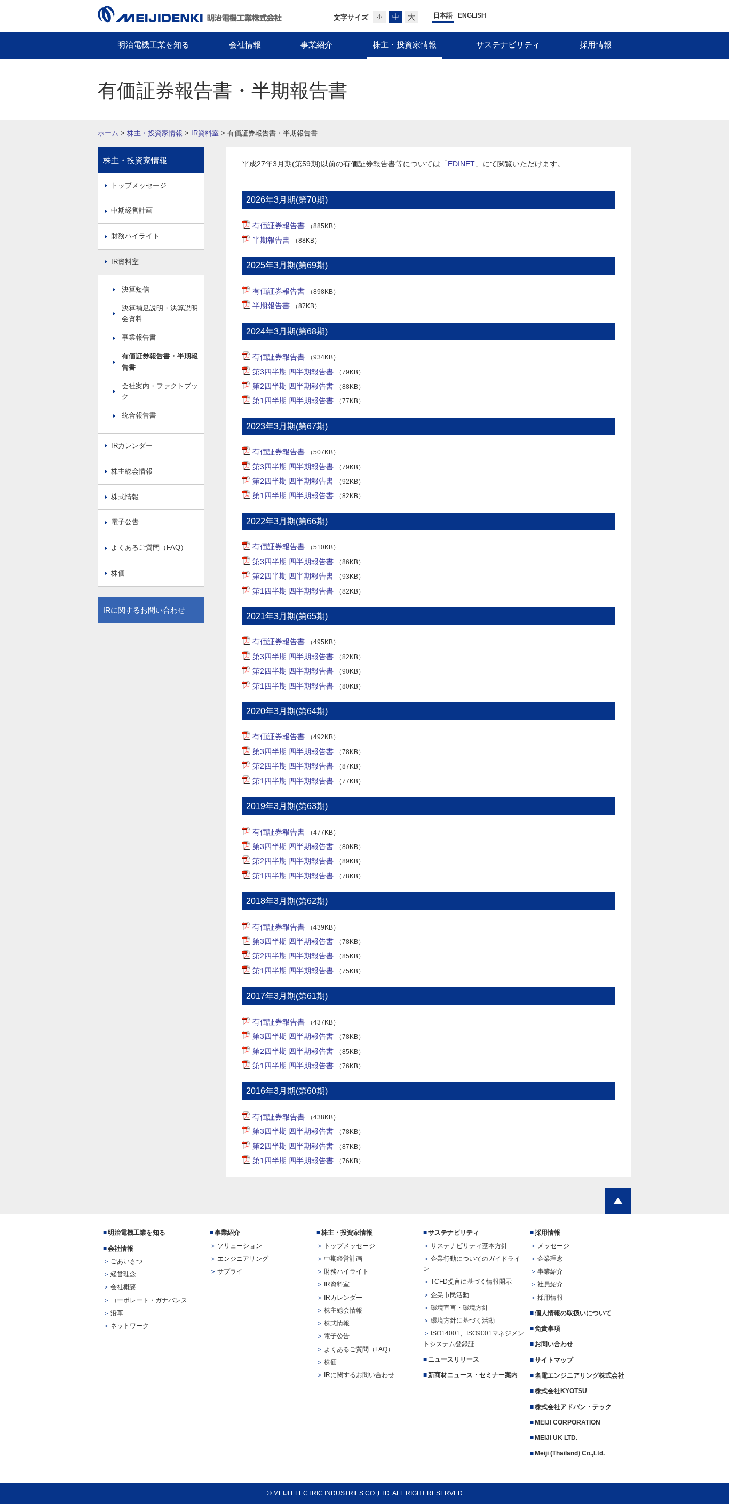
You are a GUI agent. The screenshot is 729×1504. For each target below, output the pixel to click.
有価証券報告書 (278, 225)
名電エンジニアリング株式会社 (579, 1375)
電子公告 (125, 522)
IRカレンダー (132, 446)
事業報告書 (139, 337)
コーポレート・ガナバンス (148, 1300)
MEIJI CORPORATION (567, 1422)
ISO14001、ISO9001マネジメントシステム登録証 (473, 1338)
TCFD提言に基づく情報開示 (471, 1281)
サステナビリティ (453, 1232)
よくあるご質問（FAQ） (149, 547)
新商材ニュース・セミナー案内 (473, 1375)
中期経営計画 (132, 210)
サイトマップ (554, 1360)
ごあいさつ (126, 1261)
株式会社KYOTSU (561, 1391)
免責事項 (547, 1328)
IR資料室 (205, 133)
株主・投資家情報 (155, 133)
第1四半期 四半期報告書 (293, 400)
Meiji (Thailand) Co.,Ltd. (570, 1453)
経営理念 (123, 1274)
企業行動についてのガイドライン (471, 1264)
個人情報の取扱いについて (573, 1313)
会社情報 (120, 1248)
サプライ (230, 1271)
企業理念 (550, 1258)
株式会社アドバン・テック (573, 1407)
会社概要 (123, 1287)
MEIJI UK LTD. (557, 1438)
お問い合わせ (554, 1344)
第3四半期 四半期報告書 (293, 371)
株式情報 (125, 497)
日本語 (443, 15)
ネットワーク (129, 1326)
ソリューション (239, 1246)
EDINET (461, 163)
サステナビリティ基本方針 (469, 1246)
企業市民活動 (450, 1295)
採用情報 (547, 1232)
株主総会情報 (132, 471)
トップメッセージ (139, 185)
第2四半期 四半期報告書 (293, 386)
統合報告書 (139, 415)
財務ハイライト (135, 236)
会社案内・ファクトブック (160, 391)
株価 (118, 573)
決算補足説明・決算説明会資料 (160, 313)
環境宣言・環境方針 (459, 1307)
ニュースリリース (453, 1359)
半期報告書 (271, 240)
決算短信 (135, 289)
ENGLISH (472, 15)
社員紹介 (550, 1284)
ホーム (108, 133)
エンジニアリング (242, 1258)
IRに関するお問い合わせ (144, 610)
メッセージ (553, 1246)
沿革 (116, 1313)
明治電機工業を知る (136, 1232)
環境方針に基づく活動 (463, 1320)
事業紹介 (227, 1232)
